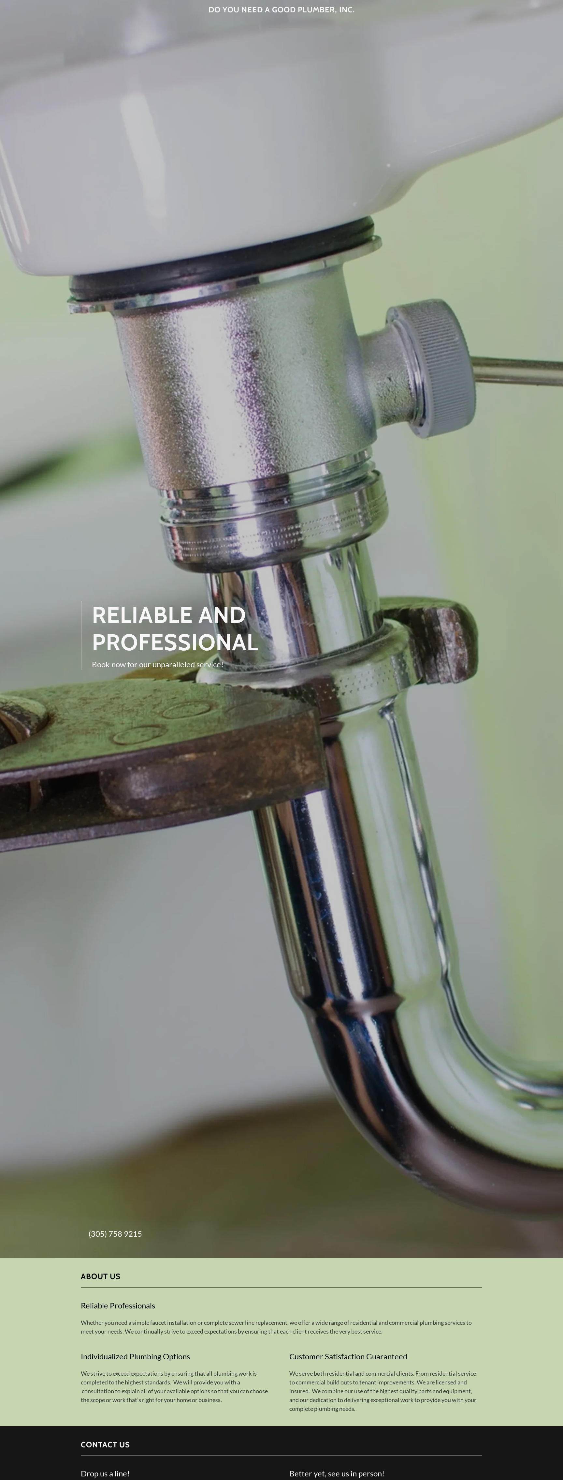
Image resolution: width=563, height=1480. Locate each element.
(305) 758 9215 (115, 1233)
